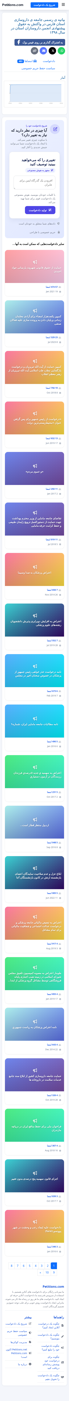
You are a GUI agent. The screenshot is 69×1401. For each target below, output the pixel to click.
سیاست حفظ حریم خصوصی (38, 68)
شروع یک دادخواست (44, 5)
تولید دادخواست (38, 210)
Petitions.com (12, 5)
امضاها (26, 61)
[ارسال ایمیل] (43, 50)
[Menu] (63, 4)
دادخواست (49, 61)
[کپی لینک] (34, 50)
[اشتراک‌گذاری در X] (52, 50)
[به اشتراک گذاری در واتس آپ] (61, 50)
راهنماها (59, 1317)
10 (47, 1272)
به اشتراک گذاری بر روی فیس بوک (42, 42)
